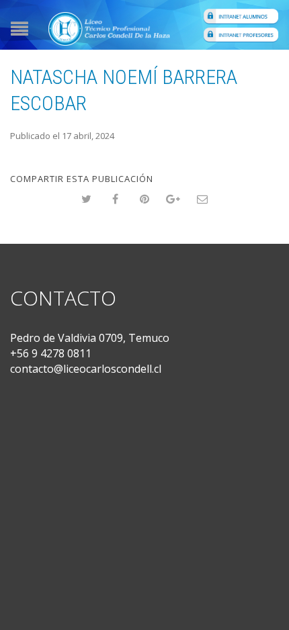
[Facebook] (115, 199)
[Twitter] (87, 199)
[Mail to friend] (202, 199)
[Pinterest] (144, 199)
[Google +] (173, 199)
